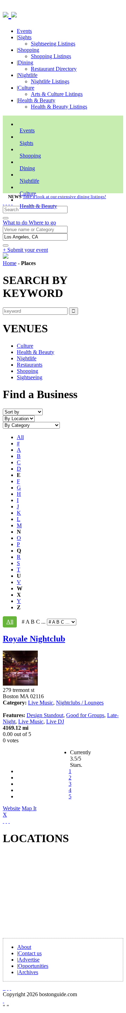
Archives (28, 972)
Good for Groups (85, 715)
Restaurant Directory (54, 69)
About (24, 947)
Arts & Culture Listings (57, 94)
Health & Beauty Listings (59, 107)
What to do (16, 223)
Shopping (28, 50)
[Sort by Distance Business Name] (23, 412)
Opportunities (33, 966)
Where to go (42, 223)
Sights (24, 37)
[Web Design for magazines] (3, 1001)
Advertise (29, 960)
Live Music (40, 703)
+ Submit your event (25, 250)
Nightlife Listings (50, 81)
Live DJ (55, 721)
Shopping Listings (51, 56)
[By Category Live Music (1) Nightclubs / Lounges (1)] (31, 425)
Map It (19, 811)
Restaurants (29, 365)
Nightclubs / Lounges (80, 703)
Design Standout (45, 715)
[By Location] (19, 418)
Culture (26, 88)
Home (9, 263)
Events (24, 31)
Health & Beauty (36, 100)
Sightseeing (29, 377)
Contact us (30, 953)
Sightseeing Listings (53, 44)
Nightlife (27, 75)
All (20, 437)
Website (11, 808)
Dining (25, 62)
